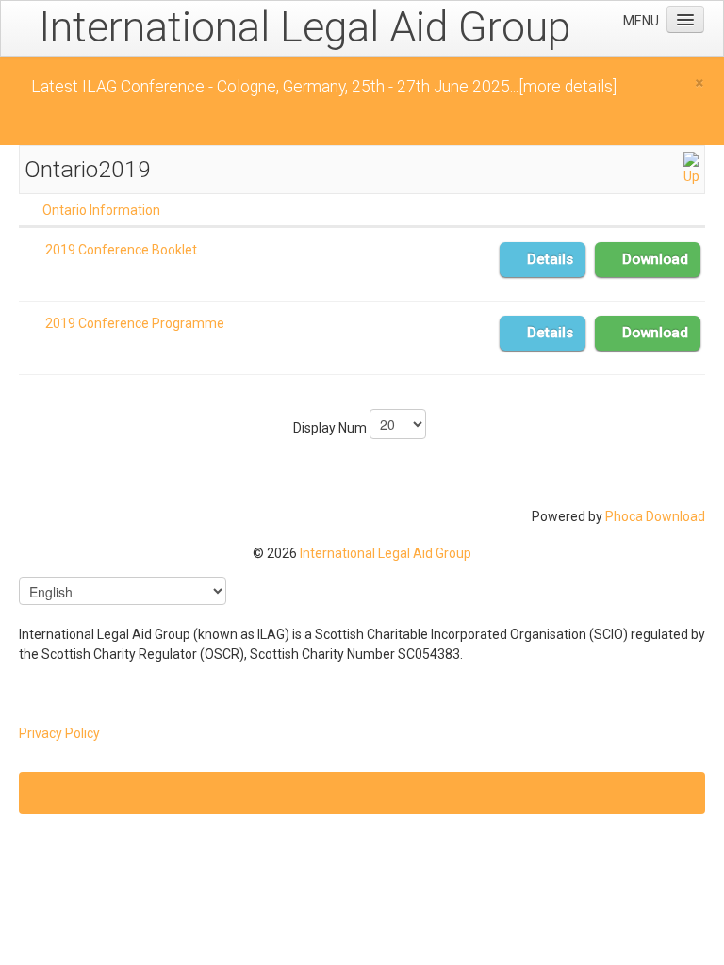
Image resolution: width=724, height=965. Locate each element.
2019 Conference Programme (134, 323)
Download (655, 259)
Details (550, 259)
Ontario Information (101, 210)
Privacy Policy (59, 733)
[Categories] (691, 167)
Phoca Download (655, 516)
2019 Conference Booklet (121, 249)
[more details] (567, 86)
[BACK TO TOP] (362, 793)
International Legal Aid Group (385, 553)
